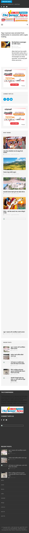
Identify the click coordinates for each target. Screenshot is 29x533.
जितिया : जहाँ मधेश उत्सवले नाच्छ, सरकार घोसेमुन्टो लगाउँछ (14, 212)
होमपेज (2, 480)
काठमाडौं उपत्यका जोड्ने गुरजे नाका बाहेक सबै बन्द (14, 191)
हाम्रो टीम (3, 516)
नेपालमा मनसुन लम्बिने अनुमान (9, 172)
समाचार (2, 484)
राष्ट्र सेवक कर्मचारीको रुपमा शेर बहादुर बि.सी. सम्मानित (13, 151)
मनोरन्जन (3, 507)
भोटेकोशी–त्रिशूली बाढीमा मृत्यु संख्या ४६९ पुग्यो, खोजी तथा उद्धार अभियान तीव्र (18, 379)
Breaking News (6, 1)
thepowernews (17, 47)
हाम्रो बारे (3, 511)
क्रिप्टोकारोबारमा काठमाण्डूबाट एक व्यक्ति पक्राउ (19, 43)
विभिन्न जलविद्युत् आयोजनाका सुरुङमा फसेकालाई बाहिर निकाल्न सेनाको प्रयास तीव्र (18, 371)
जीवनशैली (3, 498)
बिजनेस (2, 489)
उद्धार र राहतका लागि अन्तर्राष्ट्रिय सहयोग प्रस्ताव (14, 332)
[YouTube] (6, 6)
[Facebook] (1, 6)
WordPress (24, 530)
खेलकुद (2, 502)
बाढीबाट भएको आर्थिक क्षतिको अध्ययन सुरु (17, 457)
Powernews (16, 154)
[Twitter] (4, 6)
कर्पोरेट (2, 493)
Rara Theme (12, 530)
